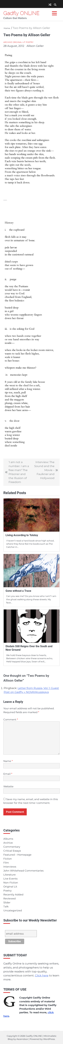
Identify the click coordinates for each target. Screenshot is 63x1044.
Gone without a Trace (18, 590)
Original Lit (19, 42)
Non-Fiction (10, 882)
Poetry (29, 42)
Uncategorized (12, 910)
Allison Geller (35, 45)
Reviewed (9, 898)
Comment (10, 719)
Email (7, 773)
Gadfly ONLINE (21, 13)
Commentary (11, 846)
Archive (7, 42)
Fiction (7, 858)
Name (8, 761)
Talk (6, 906)
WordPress (49, 1039)
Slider (6, 902)
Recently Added (13, 894)
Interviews (9, 866)
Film (6, 862)
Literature (9, 874)
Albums (8, 838)
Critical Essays (12, 850)
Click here (41, 975)
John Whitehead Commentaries (23, 870)
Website (8, 786)
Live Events (10, 878)
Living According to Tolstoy (22, 535)
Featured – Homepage (17, 854)
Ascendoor (22, 1039)
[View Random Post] (50, 4)
